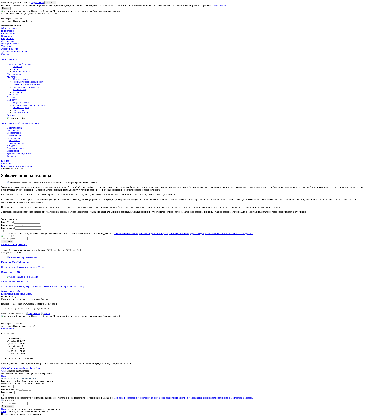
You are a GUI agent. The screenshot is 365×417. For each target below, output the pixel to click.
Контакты (11, 115)
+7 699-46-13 (73, 250)
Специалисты (13, 94)
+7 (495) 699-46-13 (40, 308)
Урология (5, 54)
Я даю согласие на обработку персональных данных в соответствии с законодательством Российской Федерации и (127, 233)
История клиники (21, 71)
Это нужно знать (21, 112)
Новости (17, 69)
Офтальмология (9, 28)
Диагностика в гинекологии (26, 87)
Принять (5, 8)
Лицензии (17, 66)
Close (3, 371)
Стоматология (8, 36)
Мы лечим (12, 77)
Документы (18, 110)
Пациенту (12, 100)
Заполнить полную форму (14, 244)
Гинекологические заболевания (28, 82)
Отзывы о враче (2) (10, 291)
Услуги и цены (14, 74)
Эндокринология (9, 49)
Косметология (8, 33)
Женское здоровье (21, 79)
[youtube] (33, 313)
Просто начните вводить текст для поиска (21, 414)
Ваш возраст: (7, 228)
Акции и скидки (21, 102)
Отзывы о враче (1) (10, 272)
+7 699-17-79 (54, 250)
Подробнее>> (37, 2)
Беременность (19, 89)
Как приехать (7, 328)
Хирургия (6, 46)
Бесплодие (18, 92)
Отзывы (11, 97)
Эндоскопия (13, 151)
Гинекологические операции (26, 84)
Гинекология (7, 31)
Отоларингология (10, 43)
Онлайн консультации (28, 123)
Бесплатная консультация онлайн (29, 105)
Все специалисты (23, 294)
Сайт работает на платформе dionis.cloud (20, 368)
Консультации (8, 294)
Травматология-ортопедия (14, 51)
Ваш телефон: (8, 225)
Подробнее (50, 3)
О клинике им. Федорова (19, 64)
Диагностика (7, 41)
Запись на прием (9, 59)
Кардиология (7, 38)
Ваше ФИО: (7, 222)
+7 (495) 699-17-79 (21, 308)
